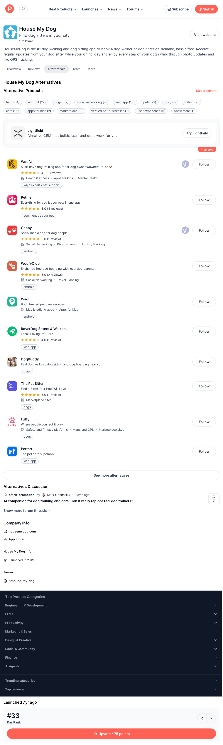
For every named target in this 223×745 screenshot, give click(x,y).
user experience (151, 111)
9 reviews (54, 173)
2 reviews (55, 274)
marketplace (71, 111)
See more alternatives (112, 475)
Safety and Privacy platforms (47, 429)
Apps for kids (63, 178)
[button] (91, 69)
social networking (92, 102)
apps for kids (39, 111)
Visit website (205, 34)
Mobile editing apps (40, 309)
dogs (61, 102)
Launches (90, 9)
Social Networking (39, 244)
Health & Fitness (37, 178)
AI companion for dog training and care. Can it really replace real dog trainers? (68, 501)
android (37, 102)
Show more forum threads (25, 510)
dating (191, 102)
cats (12, 111)
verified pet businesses (110, 111)
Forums (133, 9)
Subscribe (180, 9)
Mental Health (88, 178)
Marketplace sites (38, 400)
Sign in (208, 9)
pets (149, 102)
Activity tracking (93, 244)
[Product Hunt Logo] (9, 9)
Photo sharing (67, 244)
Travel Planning (68, 280)
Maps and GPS (83, 429)
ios (170, 102)
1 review (54, 239)
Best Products (61, 9)
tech (12, 102)
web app (125, 102)
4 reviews (55, 208)
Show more (182, 111)
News (112, 9)
